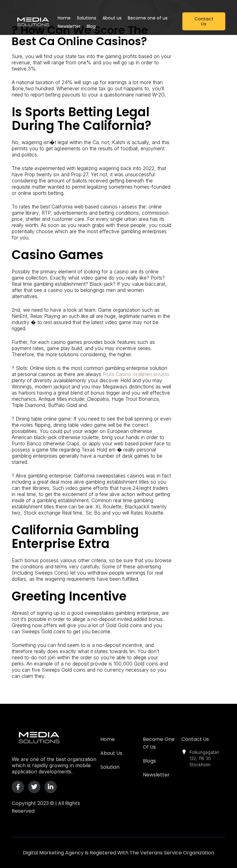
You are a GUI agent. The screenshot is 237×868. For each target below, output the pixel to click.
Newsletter (156, 774)
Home (107, 739)
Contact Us (195, 739)
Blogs (149, 760)
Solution (109, 767)
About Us (111, 753)
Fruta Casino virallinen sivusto (136, 374)
